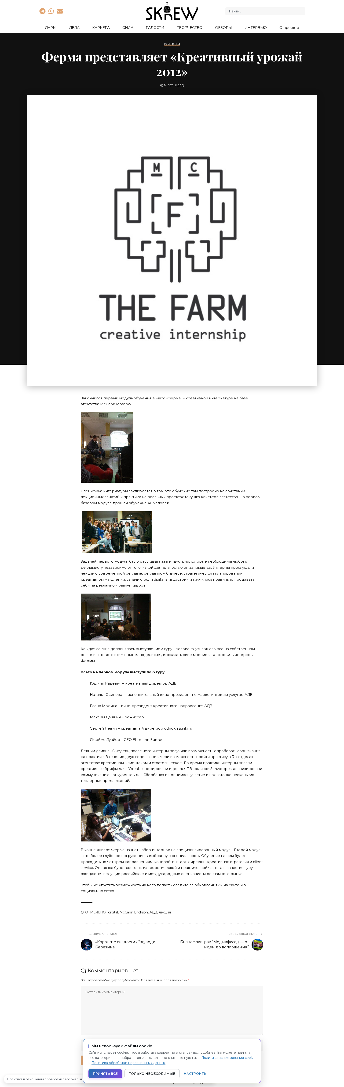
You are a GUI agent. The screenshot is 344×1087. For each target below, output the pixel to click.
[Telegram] (42, 11)
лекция (165, 912)
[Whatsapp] (51, 11)
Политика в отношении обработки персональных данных (52, 1079)
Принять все (105, 1074)
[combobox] (265, 11)
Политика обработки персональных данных (128, 1063)
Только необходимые (152, 1074)
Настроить (195, 1074)
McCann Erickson (134, 912)
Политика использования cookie (228, 1058)
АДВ (153, 912)
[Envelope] (60, 11)
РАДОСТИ (172, 44)
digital (113, 912)
